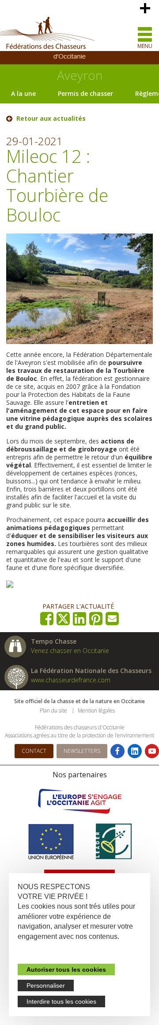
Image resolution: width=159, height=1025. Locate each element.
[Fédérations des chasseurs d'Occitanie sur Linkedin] (135, 751)
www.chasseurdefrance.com (70, 680)
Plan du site (53, 710)
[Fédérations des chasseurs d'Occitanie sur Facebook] (117, 751)
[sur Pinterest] (96, 618)
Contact (34, 751)
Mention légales (96, 710)
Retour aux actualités (51, 119)
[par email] (112, 618)
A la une (23, 93)
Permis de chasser (85, 93)
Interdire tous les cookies (61, 1001)
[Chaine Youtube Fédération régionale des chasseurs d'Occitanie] (152, 751)
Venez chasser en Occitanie (70, 650)
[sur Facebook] (47, 618)
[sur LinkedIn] (80, 618)
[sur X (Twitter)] (63, 618)
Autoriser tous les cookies (66, 969)
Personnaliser (45, 985)
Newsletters (82, 751)
